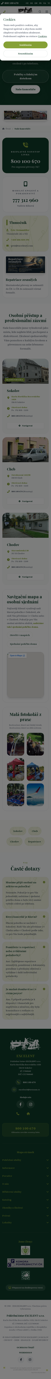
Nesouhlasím (25, 53)
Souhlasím (25, 44)
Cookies (42, 36)
